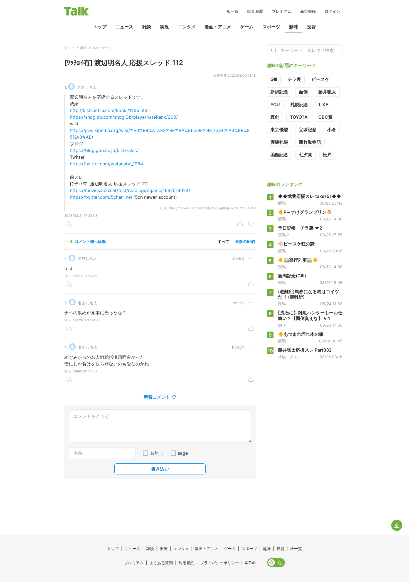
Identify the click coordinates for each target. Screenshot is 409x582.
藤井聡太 (327, 91)
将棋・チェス (289, 357)
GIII (273, 79)
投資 (311, 26)
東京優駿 (279, 129)
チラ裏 (294, 79)
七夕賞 (305, 154)
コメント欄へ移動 (90, 241)
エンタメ (187, 26)
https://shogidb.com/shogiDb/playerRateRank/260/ (124, 117)
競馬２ (284, 235)
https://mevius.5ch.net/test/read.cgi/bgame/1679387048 (212, 208)
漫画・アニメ (217, 26)
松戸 (327, 154)
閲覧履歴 (255, 11)
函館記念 (279, 154)
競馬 (282, 203)
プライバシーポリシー (219, 562)
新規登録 (308, 11)
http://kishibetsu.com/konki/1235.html (110, 110)
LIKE (323, 104)
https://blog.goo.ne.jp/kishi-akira (104, 150)
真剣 (274, 117)
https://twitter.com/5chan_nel (101, 197)
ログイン (332, 11)
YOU (275, 104)
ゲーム (246, 26)
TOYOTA (299, 117)
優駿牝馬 (279, 142)
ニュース (124, 26)
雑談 (146, 26)
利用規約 (186, 562)
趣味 (293, 26)
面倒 (303, 91)
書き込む (160, 469)
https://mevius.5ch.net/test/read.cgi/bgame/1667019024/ (130, 190)
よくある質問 (161, 562)
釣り (282, 325)
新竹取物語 (310, 142)
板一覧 (232, 11)
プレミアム (281, 11)
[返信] (68, 224)
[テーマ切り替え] (276, 562)
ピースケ (320, 79)
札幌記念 (299, 104)
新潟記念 (279, 91)
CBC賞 (325, 117)
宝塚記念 (308, 129)
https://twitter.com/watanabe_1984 (106, 163)
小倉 (331, 129)
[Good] (240, 224)
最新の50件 (245, 241)
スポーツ (271, 26)
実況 (164, 26)
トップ (100, 26)
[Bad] (251, 224)
